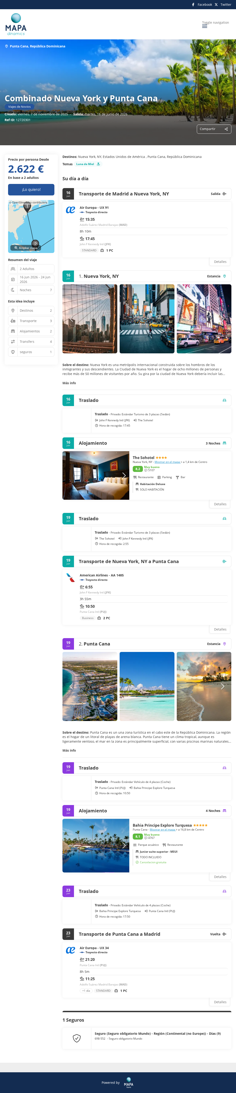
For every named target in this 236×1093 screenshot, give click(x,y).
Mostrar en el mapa (168, 462)
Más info (69, 383)
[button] (71, 318)
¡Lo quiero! (31, 189)
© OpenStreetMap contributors (28, 202)
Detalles (220, 261)
